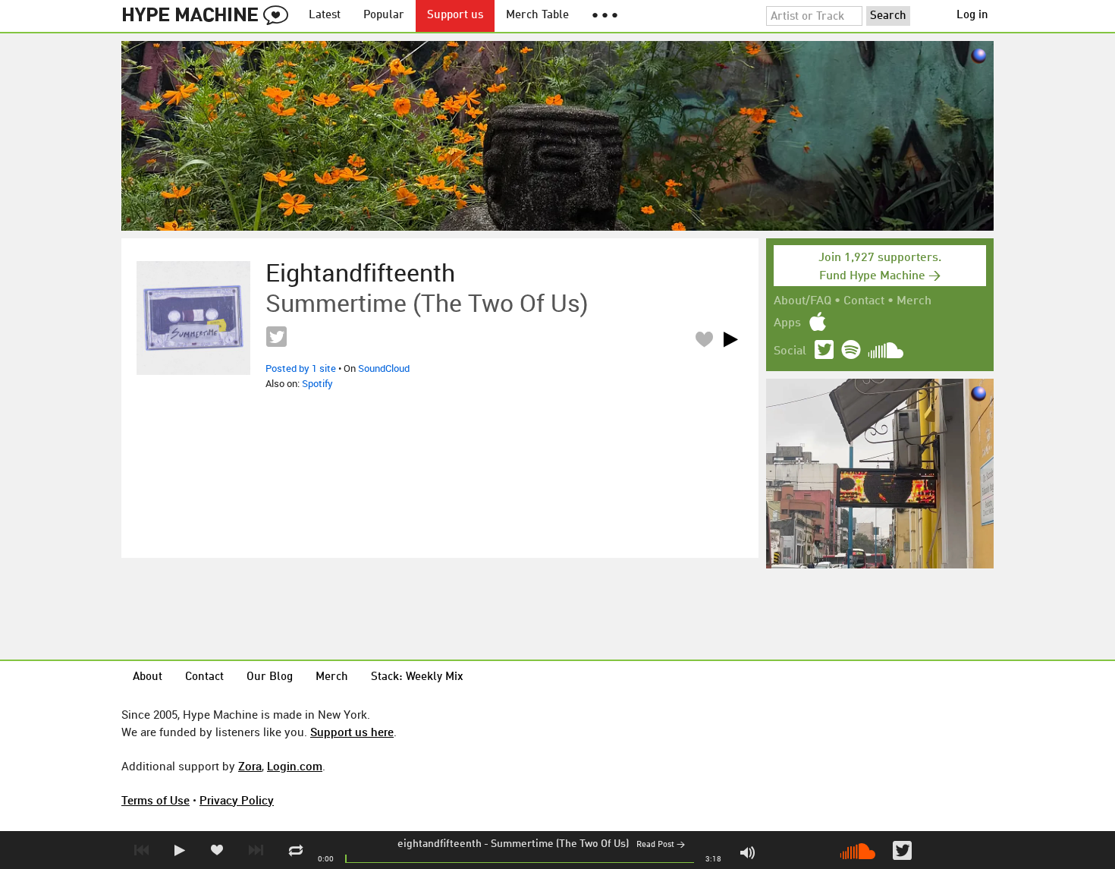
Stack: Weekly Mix (417, 677)
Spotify (317, 383)
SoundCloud (384, 368)
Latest (325, 15)
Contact (863, 301)
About (147, 677)
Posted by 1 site (300, 368)
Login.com (294, 765)
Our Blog (270, 677)
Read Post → (660, 845)
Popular (383, 15)
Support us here (352, 731)
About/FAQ (802, 301)
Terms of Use (155, 800)
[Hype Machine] (209, 16)
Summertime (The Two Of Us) (560, 844)
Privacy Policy (236, 800)
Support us (455, 15)
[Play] (730, 339)
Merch (914, 301)
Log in (972, 15)
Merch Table (537, 15)
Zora (250, 765)
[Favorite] (704, 339)
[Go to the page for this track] (193, 318)
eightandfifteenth (439, 844)
